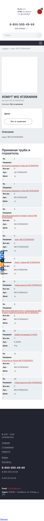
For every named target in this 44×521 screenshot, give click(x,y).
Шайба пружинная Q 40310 (26, 335)
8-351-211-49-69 (9, 478)
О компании (8, 447)
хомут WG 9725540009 (24, 240)
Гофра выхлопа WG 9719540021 (28, 285)
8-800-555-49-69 (22, 24)
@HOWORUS (25, 14)
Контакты (6, 462)
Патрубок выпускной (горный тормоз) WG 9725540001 (19, 216)
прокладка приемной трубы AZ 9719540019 (20, 166)
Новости (6, 451)
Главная (6, 443)
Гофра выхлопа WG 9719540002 (28, 383)
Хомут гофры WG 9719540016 (27, 262)
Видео (5, 457)
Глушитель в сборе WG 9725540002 (17, 361)
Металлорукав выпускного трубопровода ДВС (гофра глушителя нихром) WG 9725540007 (21, 312)
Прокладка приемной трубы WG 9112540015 (20, 191)
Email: (11, 488)
